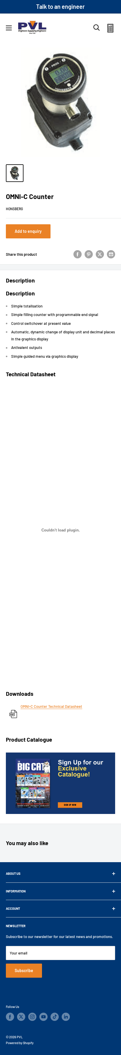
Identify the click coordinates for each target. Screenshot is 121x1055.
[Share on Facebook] (77, 254)
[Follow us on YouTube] (43, 1017)
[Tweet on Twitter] (100, 254)
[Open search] (96, 27)
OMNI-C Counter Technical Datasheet (51, 706)
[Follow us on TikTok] (55, 1017)
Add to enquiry (28, 231)
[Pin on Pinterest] (89, 254)
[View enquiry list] (110, 29)
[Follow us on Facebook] (10, 1017)
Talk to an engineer (60, 6)
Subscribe (24, 970)
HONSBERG (14, 209)
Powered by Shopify (19, 1043)
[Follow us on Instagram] (32, 1017)
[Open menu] (9, 28)
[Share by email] (111, 254)
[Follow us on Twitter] (21, 1017)
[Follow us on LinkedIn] (66, 1017)
